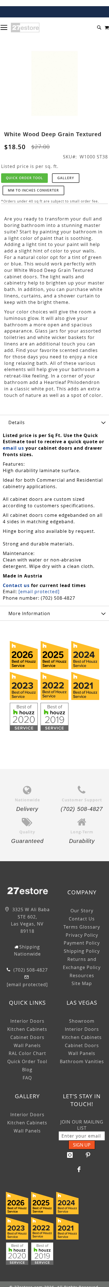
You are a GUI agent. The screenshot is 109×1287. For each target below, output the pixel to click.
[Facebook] (79, 1169)
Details (16, 422)
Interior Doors (27, 1021)
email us (13, 448)
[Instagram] (69, 1155)
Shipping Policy (82, 951)
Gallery (65, 178)
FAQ (27, 1078)
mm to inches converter (33, 190)
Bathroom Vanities (82, 1061)
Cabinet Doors (27, 1037)
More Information (29, 613)
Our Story (81, 911)
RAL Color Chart (27, 1053)
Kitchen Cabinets (27, 1029)
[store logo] (25, 27)
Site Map (82, 983)
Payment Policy (82, 943)
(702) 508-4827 (30, 970)
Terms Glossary (81, 927)
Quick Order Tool (24, 178)
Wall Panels (27, 1045)
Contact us (16, 585)
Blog (27, 1070)
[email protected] (39, 591)
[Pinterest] (88, 1155)
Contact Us (82, 919)
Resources (82, 975)
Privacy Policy (82, 935)
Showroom (81, 1021)
